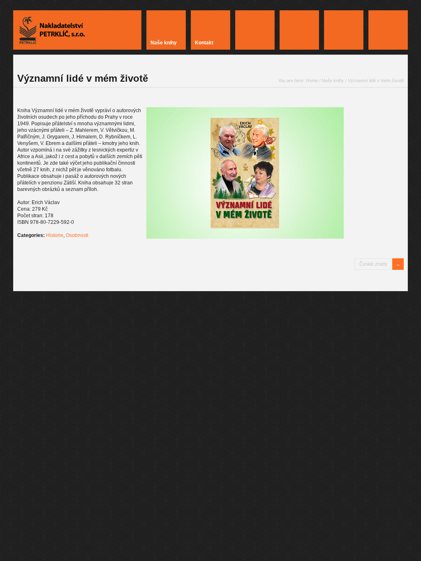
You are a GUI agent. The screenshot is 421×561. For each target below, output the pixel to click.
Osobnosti (77, 235)
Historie (54, 235)
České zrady (373, 264)
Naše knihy (333, 80)
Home (312, 80)
